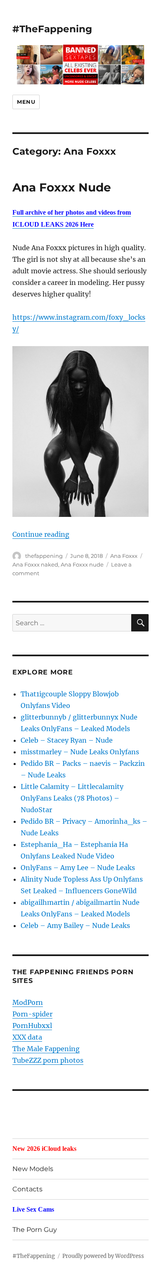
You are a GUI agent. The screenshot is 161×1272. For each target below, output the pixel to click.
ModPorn (27, 1002)
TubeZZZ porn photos (47, 1060)
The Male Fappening (46, 1049)
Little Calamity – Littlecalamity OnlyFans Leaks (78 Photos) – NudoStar (72, 798)
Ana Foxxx (123, 555)
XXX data (27, 1037)
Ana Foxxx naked (35, 564)
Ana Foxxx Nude (61, 187)
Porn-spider (32, 1014)
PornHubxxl (32, 1025)
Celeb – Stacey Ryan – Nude (67, 740)
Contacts (27, 1189)
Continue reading (40, 534)
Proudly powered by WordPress (103, 1256)
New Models (32, 1169)
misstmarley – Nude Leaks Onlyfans (80, 752)
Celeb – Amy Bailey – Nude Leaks (75, 925)
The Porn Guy (34, 1230)
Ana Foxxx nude (82, 564)
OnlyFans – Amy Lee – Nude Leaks (78, 867)
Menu (26, 101)
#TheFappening (52, 29)
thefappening (44, 555)
